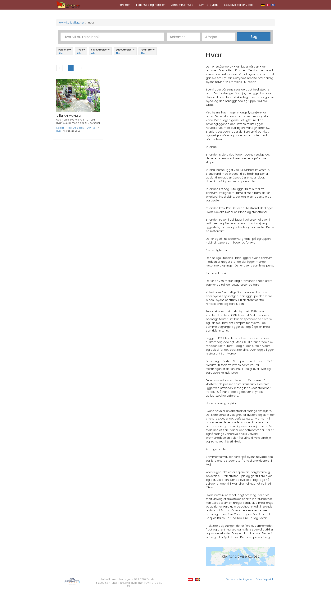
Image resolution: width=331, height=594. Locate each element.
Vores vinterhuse (181, 5)
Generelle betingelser (239, 579)
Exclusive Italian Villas (238, 5)
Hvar (58, 130)
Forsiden (124, 5)
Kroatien (60, 127)
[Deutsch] (263, 5)
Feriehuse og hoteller (150, 5)
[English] (273, 5)
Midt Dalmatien (76, 127)
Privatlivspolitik (264, 579)
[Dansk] (268, 5)
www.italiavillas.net (71, 22)
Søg (254, 36)
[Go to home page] (68, 5)
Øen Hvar (91, 127)
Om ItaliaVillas (208, 5)
